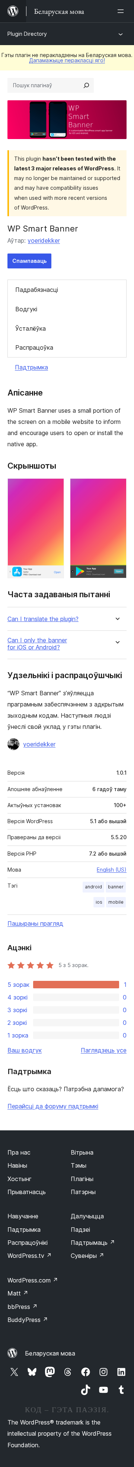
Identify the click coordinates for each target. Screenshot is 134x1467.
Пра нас (19, 1152)
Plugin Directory (27, 34)
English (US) (112, 869)
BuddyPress (27, 1319)
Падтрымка (31, 367)
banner (116, 887)
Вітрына (82, 1152)
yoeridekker (44, 240)
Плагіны (82, 1179)
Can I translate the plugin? (43, 619)
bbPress (22, 1306)
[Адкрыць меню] (122, 11)
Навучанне (22, 1216)
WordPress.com (32, 1280)
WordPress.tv (29, 1255)
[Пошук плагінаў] (86, 85)
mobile (116, 902)
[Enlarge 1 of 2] (54, 488)
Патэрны (83, 1192)
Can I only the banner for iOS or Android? (37, 644)
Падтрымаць (93, 1242)
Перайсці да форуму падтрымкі (52, 1106)
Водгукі (26, 309)
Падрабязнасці (36, 289)
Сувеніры (87, 1255)
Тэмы (78, 1165)
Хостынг (19, 1179)
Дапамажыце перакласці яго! (67, 60)
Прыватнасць (26, 1192)
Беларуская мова (50, 1353)
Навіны (17, 1165)
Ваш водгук (24, 1050)
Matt (17, 1293)
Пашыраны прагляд (35, 923)
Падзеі (80, 1229)
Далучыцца (87, 1216)
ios (99, 902)
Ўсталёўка (30, 328)
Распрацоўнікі (27, 1242)
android (93, 887)
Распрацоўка (34, 347)
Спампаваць (29, 261)
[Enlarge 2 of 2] (116, 488)
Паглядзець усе (104, 1050)
